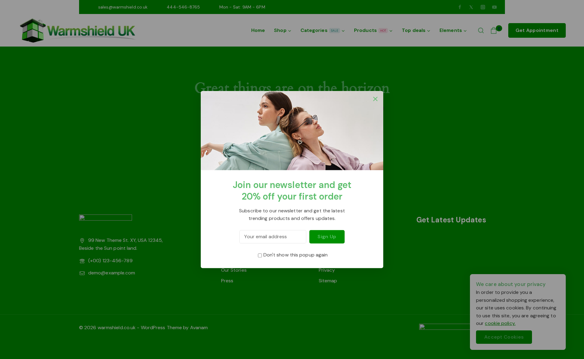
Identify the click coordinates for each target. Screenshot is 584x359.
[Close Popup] (375, 98)
